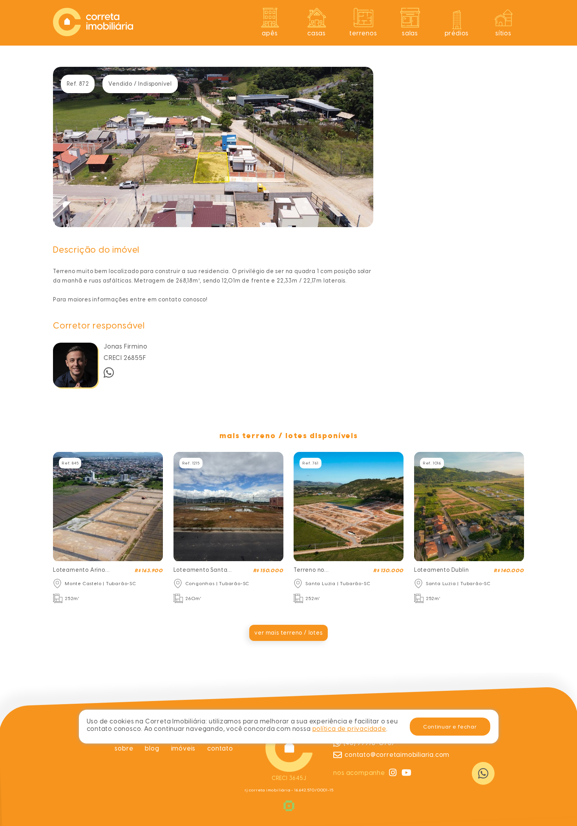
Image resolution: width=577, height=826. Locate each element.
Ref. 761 (310, 463)
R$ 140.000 (509, 570)
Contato (220, 748)
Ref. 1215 (191, 463)
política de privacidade (349, 728)
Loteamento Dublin (441, 570)
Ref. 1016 (432, 463)
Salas (410, 33)
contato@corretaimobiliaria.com (397, 754)
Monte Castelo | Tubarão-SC (100, 583)
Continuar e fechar (450, 726)
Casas (316, 33)
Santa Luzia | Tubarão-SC (337, 583)
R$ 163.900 (149, 570)
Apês (270, 33)
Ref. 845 (70, 463)
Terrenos (363, 33)
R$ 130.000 (388, 570)
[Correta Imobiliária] (93, 34)
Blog (152, 748)
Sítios (503, 33)
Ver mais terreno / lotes (288, 633)
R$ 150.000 (268, 570)
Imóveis (183, 748)
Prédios (457, 33)
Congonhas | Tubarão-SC (217, 583)
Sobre (124, 748)
